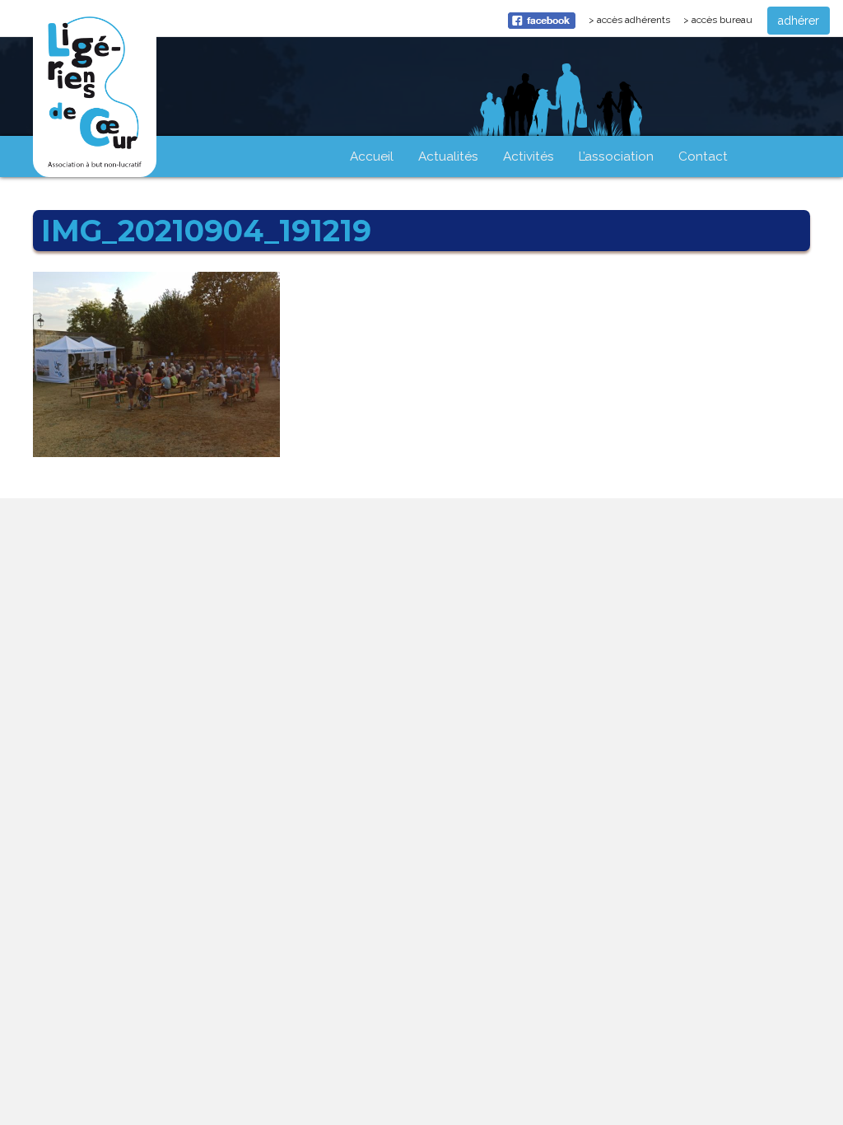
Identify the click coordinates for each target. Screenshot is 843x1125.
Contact (703, 156)
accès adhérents (636, 24)
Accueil (372, 156)
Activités (528, 156)
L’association (616, 156)
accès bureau (722, 20)
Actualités (448, 156)
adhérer (798, 20)
